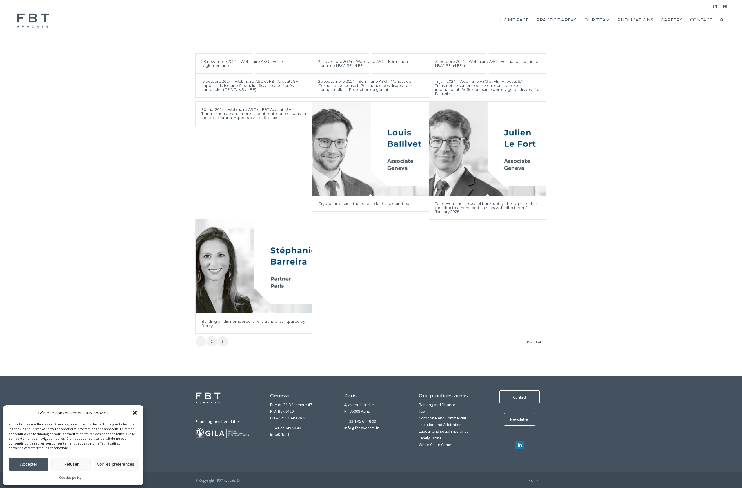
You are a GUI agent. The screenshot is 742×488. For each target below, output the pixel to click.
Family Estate (430, 438)
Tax (422, 411)
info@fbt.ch (280, 434)
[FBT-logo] (34, 20)
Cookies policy (70, 477)
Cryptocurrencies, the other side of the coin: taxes (365, 203)
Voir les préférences (115, 464)
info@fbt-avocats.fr (361, 427)
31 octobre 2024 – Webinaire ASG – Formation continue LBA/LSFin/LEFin (486, 63)
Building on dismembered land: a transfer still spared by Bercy (253, 323)
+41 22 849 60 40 (287, 427)
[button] (135, 413)
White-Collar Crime (435, 444)
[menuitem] (715, 6)
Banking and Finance (437, 404)
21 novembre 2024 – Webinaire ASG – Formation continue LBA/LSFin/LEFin (363, 63)
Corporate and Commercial (442, 418)
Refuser (71, 464)
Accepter (28, 464)
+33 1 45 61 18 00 (361, 421)
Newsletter (519, 419)
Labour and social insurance (444, 431)
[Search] (721, 20)
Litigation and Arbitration (440, 424)
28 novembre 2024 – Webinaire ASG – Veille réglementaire (242, 63)
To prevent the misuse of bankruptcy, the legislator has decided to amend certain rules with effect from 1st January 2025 (486, 207)
